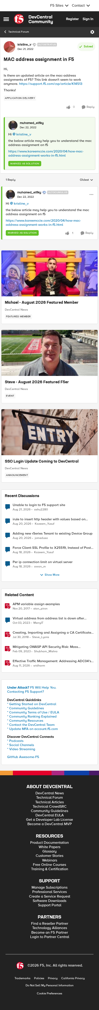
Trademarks (22, 978)
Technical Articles (49, 802)
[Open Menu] (92, 32)
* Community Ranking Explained (32, 716)
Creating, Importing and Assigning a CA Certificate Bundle (52, 633)
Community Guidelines (49, 811)
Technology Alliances (49, 928)
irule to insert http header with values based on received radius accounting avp (49, 519)
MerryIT (38, 623)
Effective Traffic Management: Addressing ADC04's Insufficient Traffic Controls (52, 661)
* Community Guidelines (25, 708)
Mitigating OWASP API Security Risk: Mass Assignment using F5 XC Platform (45, 647)
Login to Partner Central (49, 937)
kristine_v (24, 44)
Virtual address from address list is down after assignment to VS (48, 618)
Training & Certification (49, 869)
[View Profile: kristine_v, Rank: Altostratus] (9, 47)
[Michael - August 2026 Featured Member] (49, 273)
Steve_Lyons (40, 637)
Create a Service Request (49, 896)
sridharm (39, 665)
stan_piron (40, 608)
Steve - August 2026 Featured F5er (37, 382)
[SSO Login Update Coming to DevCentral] (49, 432)
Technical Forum (18, 32)
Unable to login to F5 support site (39, 505)
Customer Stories (49, 856)
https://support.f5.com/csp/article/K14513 (50, 84)
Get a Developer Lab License (49, 820)
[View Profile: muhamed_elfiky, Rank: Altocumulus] (10, 194)
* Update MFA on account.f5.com (32, 729)
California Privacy (73, 978)
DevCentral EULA (49, 815)
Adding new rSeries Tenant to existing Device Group (53, 533)
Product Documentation (49, 843)
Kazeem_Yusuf (44, 524)
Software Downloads (49, 901)
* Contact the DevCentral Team (31, 725)
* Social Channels (20, 745)
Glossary (49, 851)
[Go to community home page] (33, 19)
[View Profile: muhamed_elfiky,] (12, 125)
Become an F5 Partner (49, 932)
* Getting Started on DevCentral (31, 704)
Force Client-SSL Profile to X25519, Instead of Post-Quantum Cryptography (52, 548)
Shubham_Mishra (46, 651)
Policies (39, 978)
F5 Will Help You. (31, 687)
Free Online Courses (49, 865)
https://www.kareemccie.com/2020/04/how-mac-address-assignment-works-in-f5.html (46, 153)
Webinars (49, 860)
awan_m (40, 566)
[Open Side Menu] (6, 19)
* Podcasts (15, 741)
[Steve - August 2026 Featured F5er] (49, 353)
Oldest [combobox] (86, 180)
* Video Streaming (21, 749)
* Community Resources (25, 720)
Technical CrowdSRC (50, 806)
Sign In (88, 19)
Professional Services (49, 892)
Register (72, 19)
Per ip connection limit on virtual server (43, 562)
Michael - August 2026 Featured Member (42, 303)
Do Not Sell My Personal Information (49, 985)
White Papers (49, 847)
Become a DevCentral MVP (49, 824)
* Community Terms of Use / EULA (33, 712)
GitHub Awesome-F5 (23, 757)
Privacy (53, 978)
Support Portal (49, 905)
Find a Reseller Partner (49, 923)
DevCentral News (16, 310)
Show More (52, 575)
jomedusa (41, 538)
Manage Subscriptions (49, 887)
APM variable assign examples (36, 604)
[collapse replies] (49, 188)
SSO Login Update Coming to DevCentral (42, 462)
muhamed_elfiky (32, 123)
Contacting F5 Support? (25, 692)
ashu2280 (41, 509)
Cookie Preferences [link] (49, 993)
